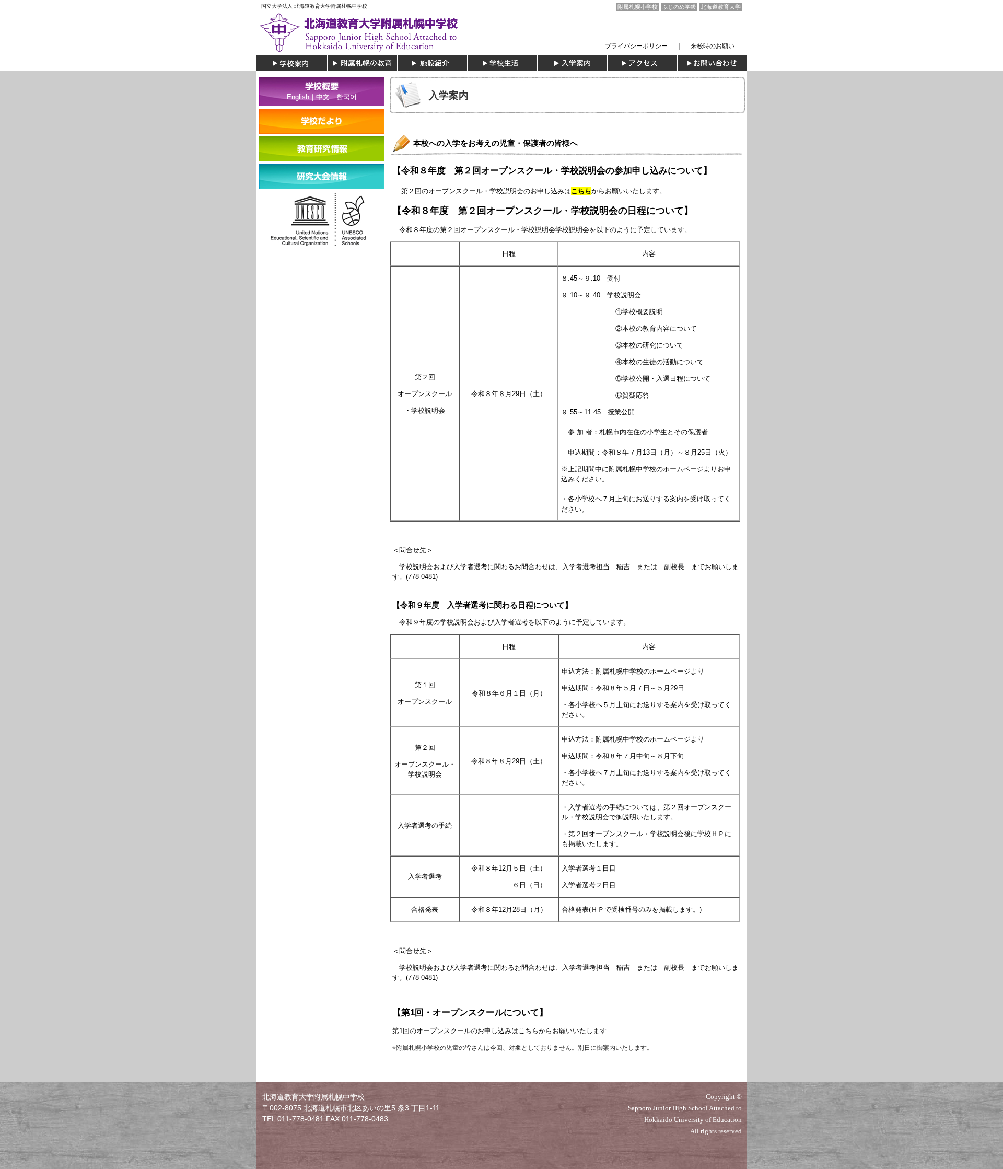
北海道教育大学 (721, 7)
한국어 (346, 97)
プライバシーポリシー (636, 46)
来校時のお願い (712, 46)
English (298, 97)
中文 (323, 97)
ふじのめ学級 (679, 7)
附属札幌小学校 (637, 7)
